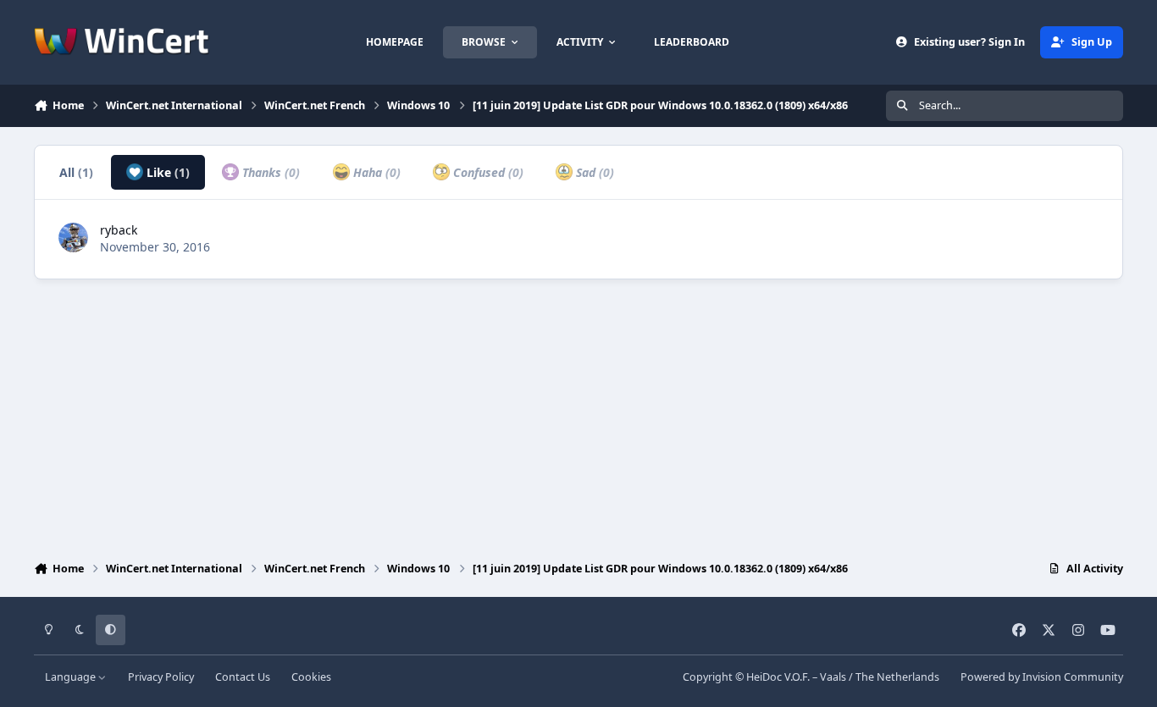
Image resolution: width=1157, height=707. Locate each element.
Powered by (1041, 677)
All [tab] (76, 172)
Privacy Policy (161, 677)
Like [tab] (166, 172)
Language (71, 677)
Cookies (311, 677)
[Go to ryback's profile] (73, 237)
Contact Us (242, 677)
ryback (118, 230)
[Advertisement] (578, 415)
